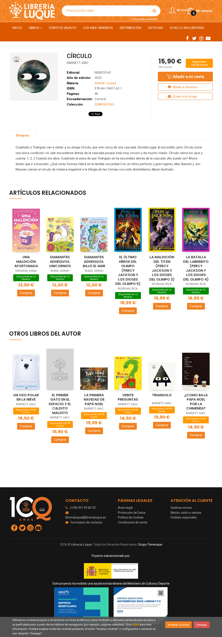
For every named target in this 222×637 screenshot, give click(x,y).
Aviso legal (125, 507)
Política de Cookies (131, 517)
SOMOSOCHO (104, 104)
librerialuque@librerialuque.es (85, 517)
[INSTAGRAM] (201, 38)
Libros (34, 27)
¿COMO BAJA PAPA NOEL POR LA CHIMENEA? (196, 402)
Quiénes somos (181, 507)
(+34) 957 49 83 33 (83, 507)
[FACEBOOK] (187, 38)
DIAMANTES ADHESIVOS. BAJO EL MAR (94, 261)
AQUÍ (135, 624)
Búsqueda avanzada (144, 19)
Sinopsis (22, 135)
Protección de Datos (131, 512)
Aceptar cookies (178, 624)
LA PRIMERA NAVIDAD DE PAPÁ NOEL (94, 399)
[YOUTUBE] (208, 38)
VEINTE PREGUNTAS (128, 397)
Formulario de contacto (86, 522)
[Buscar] (154, 10)
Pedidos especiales (184, 517)
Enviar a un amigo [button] (184, 96)
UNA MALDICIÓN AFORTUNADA (26, 261)
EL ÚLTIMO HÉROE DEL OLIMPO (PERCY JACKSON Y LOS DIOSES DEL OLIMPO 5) (127, 270)
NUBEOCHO (103, 73)
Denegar (201, 624)
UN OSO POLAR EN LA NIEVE (26, 397)
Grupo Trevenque (150, 544)
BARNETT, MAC (78, 63)
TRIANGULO (162, 395)
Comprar (26, 293)
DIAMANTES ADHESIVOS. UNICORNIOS (60, 261)
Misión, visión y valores (186, 512)
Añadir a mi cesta (188, 76)
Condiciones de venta (132, 522)
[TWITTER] (194, 38)
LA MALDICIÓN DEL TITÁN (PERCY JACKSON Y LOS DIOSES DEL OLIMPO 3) (162, 268)
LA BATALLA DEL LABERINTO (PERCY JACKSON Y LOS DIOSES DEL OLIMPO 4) (196, 268)
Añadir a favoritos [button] (184, 87)
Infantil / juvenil (105, 83)
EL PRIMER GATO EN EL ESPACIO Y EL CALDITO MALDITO (60, 404)
